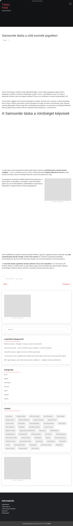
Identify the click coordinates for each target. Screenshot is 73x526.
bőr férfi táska (34, 416)
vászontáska (23, 448)
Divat (5, 374)
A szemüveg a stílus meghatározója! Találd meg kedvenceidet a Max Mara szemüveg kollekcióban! (35, 356)
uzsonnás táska (46, 445)
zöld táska (35, 448)
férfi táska (61, 423)
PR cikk (6, 386)
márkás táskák (10, 430)
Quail (49, 523)
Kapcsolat (4, 511)
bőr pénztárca (48, 416)
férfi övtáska (10, 427)
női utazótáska (60, 434)
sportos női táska (25, 441)
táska (8, 445)
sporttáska (39, 441)
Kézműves (7, 382)
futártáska (21, 423)
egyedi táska (52, 420)
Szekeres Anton (9, 278)
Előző (5, 284)
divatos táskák (38, 420)
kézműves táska (34, 427)
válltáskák (59, 445)
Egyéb (6, 378)
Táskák (4, 40)
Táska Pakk (6, 6)
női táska (48, 434)
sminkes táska (10, 441)
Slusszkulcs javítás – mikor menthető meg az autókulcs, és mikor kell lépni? (28, 348)
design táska (10, 420)
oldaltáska (38, 437)
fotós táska (9, 423)
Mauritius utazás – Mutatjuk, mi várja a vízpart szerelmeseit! (23, 344)
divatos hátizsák (24, 420)
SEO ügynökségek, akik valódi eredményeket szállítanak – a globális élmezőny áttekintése (32, 360)
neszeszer (43, 430)
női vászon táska (11, 437)
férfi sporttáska (49, 423)
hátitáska (21, 427)
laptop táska (48, 427)
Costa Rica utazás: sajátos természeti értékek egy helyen (22, 352)
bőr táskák (60, 416)
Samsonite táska (60, 437)
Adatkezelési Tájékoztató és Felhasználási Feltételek (8, 506)
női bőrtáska (54, 430)
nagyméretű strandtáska (27, 430)
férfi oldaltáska (34, 423)
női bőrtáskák (10, 434)
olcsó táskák (26, 437)
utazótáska (33, 445)
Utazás (6, 398)
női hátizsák (23, 434)
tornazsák (62, 441)
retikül (48, 437)
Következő (66, 284)
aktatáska (9, 416)
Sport (5, 390)
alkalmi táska (21, 416)
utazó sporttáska (19, 445)
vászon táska (10, 448)
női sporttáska (36, 434)
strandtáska (51, 441)
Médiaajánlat (5, 513)
